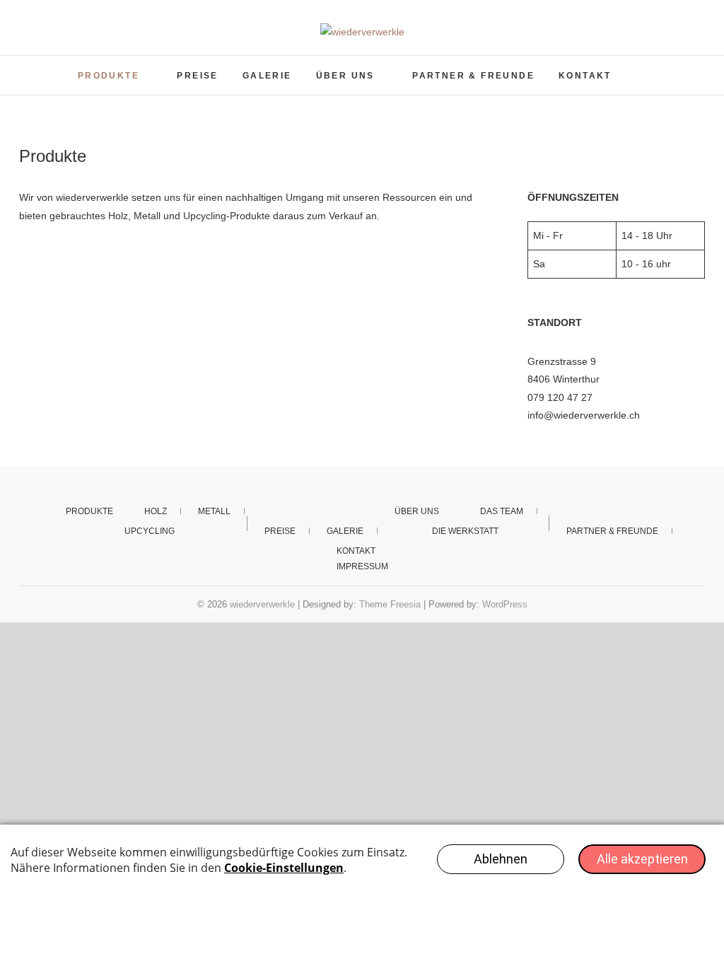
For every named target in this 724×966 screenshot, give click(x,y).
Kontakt (585, 76)
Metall (214, 511)
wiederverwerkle (262, 604)
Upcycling (149, 531)
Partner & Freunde (473, 76)
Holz (155, 511)
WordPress (504, 604)
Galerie (267, 76)
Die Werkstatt (465, 531)
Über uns (345, 76)
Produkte (108, 76)
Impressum (362, 566)
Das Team (501, 511)
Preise (197, 76)
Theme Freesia (390, 604)
